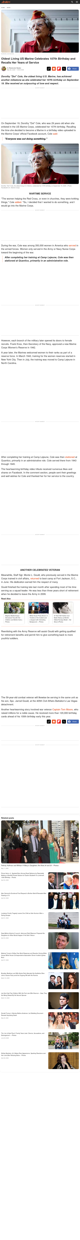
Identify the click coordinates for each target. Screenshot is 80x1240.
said (55, 133)
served (72, 245)
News (8, 7)
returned (34, 578)
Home (3, 7)
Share (74, 69)
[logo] (6, 2)
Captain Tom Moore (62, 709)
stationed (70, 457)
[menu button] (76, 1)
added (18, 202)
